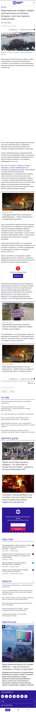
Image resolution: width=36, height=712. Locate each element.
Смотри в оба (9, 622)
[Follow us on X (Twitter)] (6, 696)
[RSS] (22, 696)
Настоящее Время (6, 22)
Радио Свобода (20, 142)
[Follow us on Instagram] (14, 696)
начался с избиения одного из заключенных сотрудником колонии (14, 169)
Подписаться (18, 276)
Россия (3, 7)
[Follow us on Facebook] (2, 696)
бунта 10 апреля (6, 288)
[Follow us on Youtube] (10, 696)
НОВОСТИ (6, 581)
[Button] (13, 30)
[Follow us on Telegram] (18, 696)
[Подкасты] (25, 696)
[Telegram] (18, 710)
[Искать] (28, 710)
